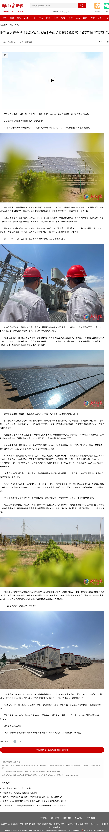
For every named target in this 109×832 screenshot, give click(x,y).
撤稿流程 (67, 817)
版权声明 (55, 817)
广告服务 (79, 817)
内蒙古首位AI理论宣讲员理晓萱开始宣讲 (20, 792)
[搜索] (82, 5)
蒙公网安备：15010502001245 (95, 830)
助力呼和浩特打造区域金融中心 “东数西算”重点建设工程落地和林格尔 (32, 796)
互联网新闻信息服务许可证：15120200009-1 (63, 830)
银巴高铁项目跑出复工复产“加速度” (18, 788)
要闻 (11, 24)
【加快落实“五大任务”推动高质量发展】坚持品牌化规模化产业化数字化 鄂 (34, 805)
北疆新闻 (3, 24)
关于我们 (43, 817)
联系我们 (91, 817)
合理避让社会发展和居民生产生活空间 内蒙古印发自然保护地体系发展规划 (35, 801)
